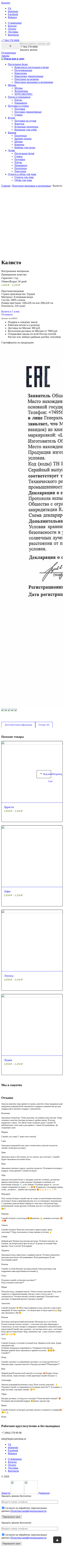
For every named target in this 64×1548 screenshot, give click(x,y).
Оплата (12, 28)
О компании (15, 22)
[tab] (18, 725)
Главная (5, 185)
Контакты (13, 34)
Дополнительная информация (18, 725)
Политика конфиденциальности (28, 1511)
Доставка (13, 31)
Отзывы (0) (44, 725)
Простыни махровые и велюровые (31, 185)
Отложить (7, 314)
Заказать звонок (28, 49)
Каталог (12, 25)
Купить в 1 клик (10, 311)
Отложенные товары (8, 54)
